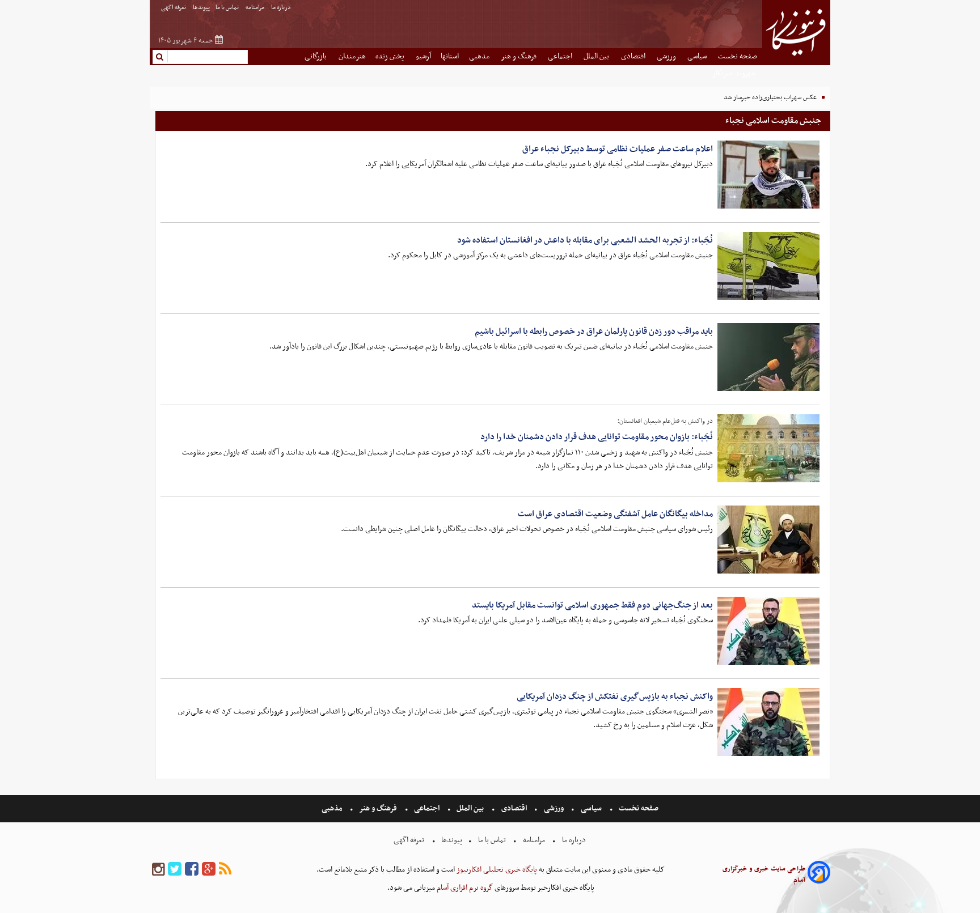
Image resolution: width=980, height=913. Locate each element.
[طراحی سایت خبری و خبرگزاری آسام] (819, 874)
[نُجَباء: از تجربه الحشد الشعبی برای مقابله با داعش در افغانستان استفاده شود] (768, 266)
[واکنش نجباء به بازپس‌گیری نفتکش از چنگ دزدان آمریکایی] (768, 722)
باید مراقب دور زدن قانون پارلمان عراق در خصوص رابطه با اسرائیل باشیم (594, 331)
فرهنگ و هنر (519, 56)
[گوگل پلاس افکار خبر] (209, 869)
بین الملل (597, 56)
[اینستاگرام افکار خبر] (158, 869)
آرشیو (423, 56)
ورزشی (667, 56)
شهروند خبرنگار (734, 73)
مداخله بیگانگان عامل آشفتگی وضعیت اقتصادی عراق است (615, 514)
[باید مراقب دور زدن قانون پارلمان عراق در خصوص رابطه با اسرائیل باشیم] (768, 357)
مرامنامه (255, 7)
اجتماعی (561, 56)
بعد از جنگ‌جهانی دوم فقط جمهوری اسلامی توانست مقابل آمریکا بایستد (592, 605)
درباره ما (281, 7)
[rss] (225, 869)
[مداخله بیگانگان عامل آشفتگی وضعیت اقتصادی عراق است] (768, 540)
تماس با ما (228, 7)
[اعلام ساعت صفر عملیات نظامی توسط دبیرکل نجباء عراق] (768, 175)
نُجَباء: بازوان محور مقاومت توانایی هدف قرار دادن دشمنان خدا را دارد (596, 437)
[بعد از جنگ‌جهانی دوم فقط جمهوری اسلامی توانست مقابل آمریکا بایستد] (768, 631)
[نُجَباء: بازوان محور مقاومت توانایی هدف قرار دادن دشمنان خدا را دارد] (768, 448)
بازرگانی (316, 56)
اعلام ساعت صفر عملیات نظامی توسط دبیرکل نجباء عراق (617, 149)
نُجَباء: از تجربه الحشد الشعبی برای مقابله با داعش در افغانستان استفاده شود (585, 240)
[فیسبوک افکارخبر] (191, 869)
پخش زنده (390, 56)
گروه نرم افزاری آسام (464, 887)
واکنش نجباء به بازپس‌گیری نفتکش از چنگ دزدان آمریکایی (615, 696)
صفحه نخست (737, 56)
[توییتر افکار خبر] (174, 869)
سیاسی (697, 56)
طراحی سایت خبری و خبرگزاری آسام (764, 874)
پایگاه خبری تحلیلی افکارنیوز (496, 869)
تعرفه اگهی (174, 7)
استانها (450, 56)
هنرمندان (352, 56)
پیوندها (201, 7)
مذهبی (480, 56)
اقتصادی (634, 56)
